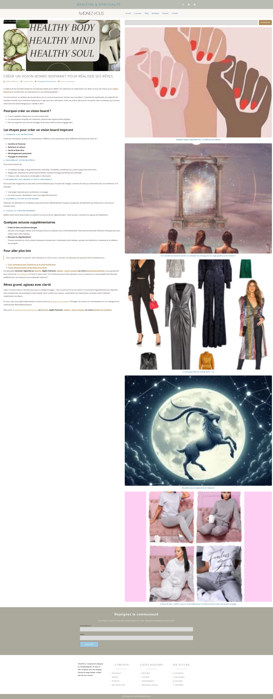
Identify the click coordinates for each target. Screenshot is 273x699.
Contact (175, 13)
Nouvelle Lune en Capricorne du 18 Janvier (198, 488)
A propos (138, 13)
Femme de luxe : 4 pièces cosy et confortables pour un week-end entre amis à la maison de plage (198, 604)
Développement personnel (46, 81)
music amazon (71, 271)
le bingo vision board (60, 301)
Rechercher (265, 22)
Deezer (60, 271)
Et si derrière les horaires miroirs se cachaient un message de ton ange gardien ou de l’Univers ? (198, 256)
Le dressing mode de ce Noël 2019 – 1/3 (198, 372)
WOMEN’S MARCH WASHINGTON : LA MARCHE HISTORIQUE (198, 140)
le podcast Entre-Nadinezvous (25, 310)
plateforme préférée (95, 271)
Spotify (38, 271)
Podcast (165, 13)
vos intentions (23, 274)
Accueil (128, 13)
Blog (146, 13)
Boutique (155, 13)
